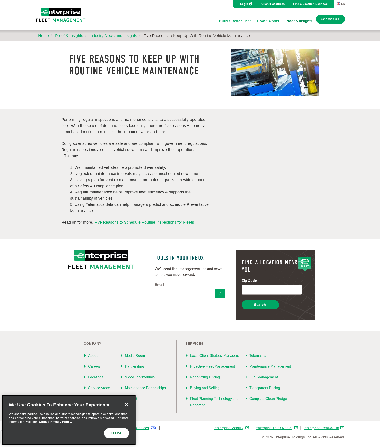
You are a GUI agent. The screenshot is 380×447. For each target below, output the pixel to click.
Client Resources (273, 4)
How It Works (268, 21)
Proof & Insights (298, 21)
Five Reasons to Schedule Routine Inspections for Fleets (144, 222)
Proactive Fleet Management (212, 366)
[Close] (126, 404)
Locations (95, 377)
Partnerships (135, 366)
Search (260, 305)
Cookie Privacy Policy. (55, 421)
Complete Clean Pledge (268, 399)
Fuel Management (263, 377)
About (92, 355)
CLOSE (116, 433)
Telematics (257, 355)
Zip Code (249, 281)
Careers (94, 366)
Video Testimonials (140, 377)
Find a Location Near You (310, 4)
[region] (69, 420)
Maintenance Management (270, 366)
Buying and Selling (205, 388)
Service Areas (99, 388)
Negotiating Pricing (205, 377)
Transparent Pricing (264, 388)
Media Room (135, 355)
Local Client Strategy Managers (214, 355)
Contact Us (330, 19)
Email (159, 285)
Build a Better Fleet (235, 21)
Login (244, 4)
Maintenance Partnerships (145, 388)
